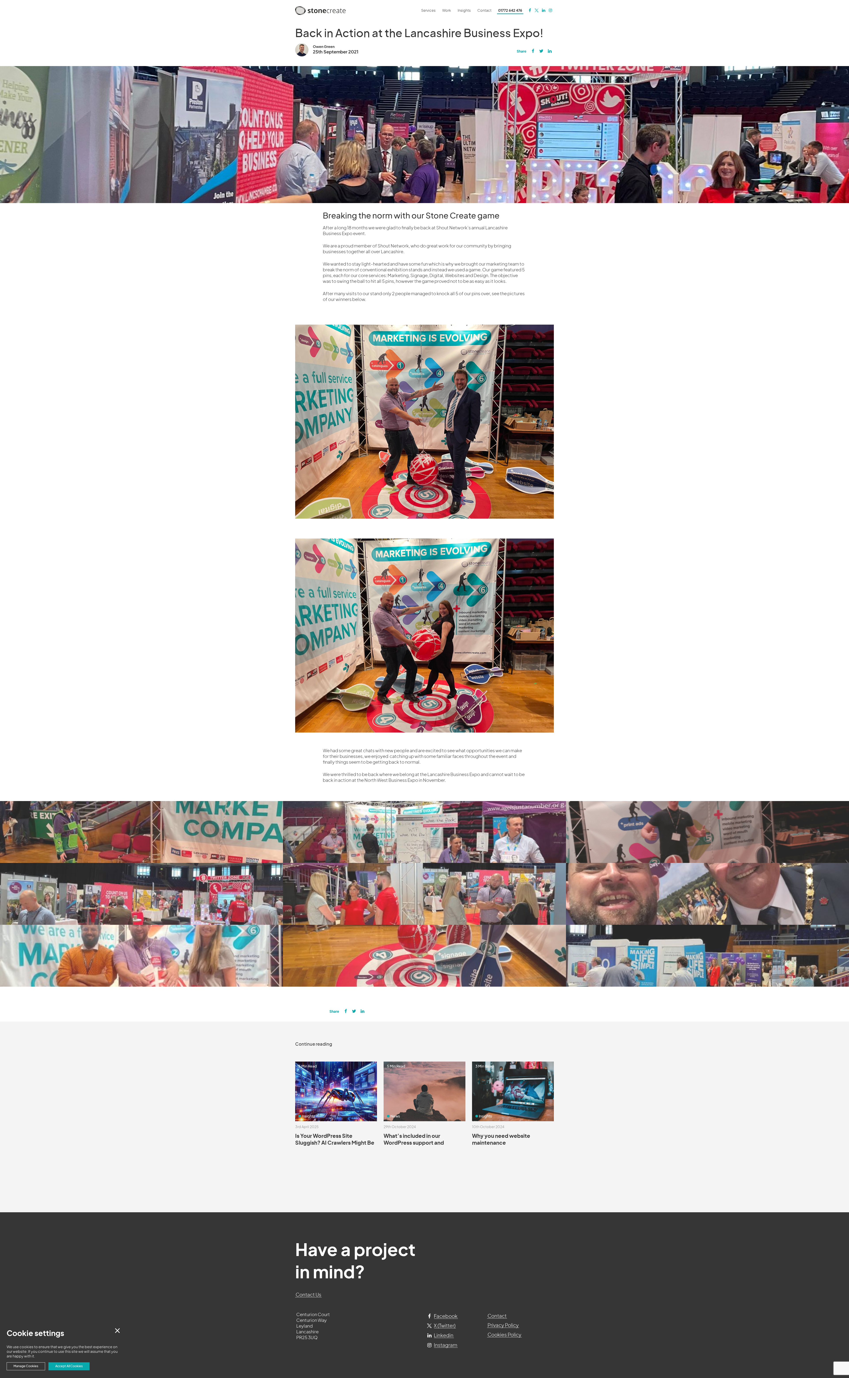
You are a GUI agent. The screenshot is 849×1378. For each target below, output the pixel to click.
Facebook (445, 1316)
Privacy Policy (503, 1325)
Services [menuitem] (428, 10)
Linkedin (443, 1335)
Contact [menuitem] (484, 10)
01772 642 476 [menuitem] (510, 10)
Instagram (445, 1345)
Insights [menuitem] (464, 10)
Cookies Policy (504, 1334)
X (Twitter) (444, 1325)
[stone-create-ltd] (543, 10)
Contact (497, 1316)
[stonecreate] (536, 10)
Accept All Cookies (69, 1366)
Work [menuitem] (446, 10)
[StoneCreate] (529, 10)
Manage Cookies (25, 1366)
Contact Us (308, 1294)
